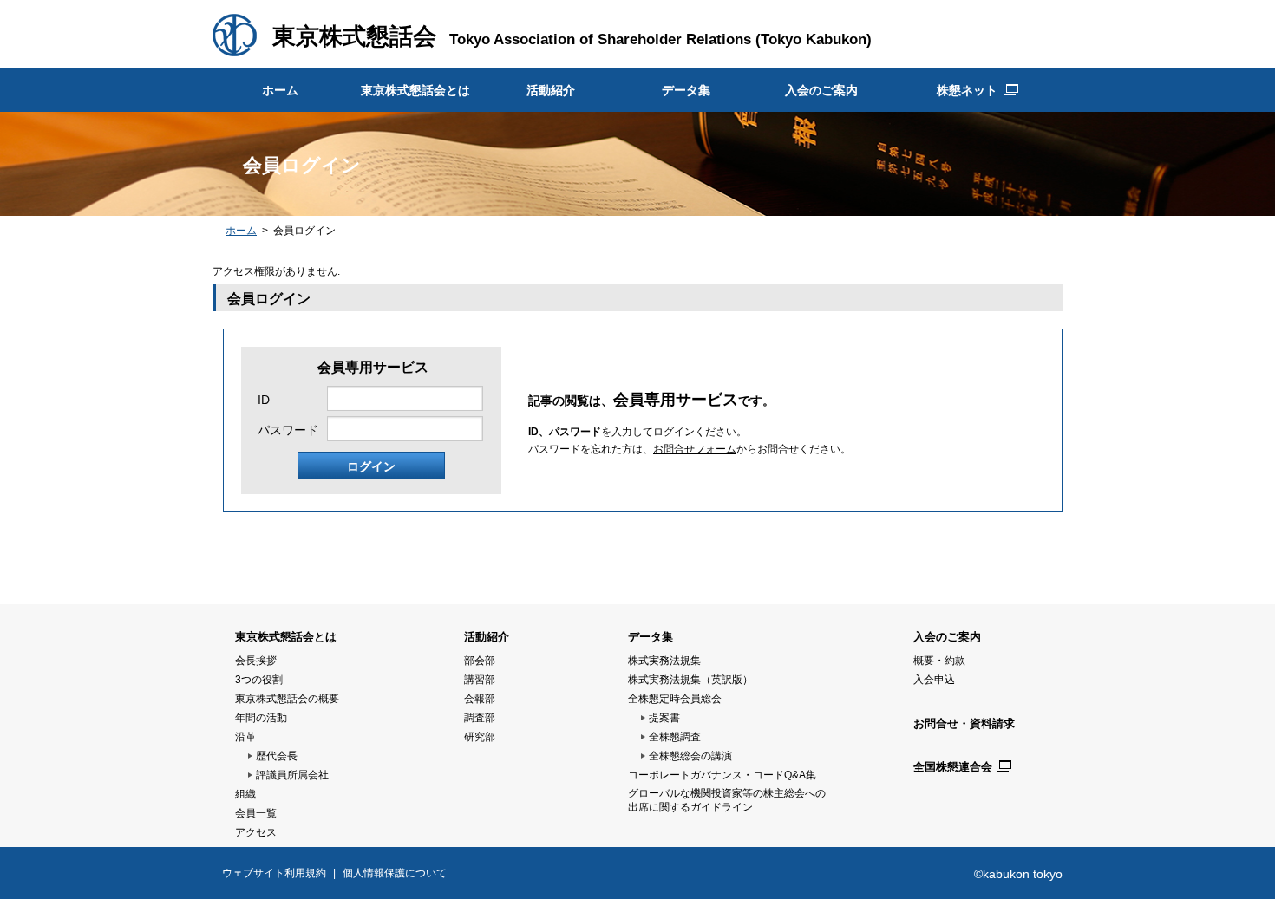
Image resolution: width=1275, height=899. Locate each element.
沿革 (245, 737)
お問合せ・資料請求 (964, 723)
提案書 (664, 718)
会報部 (479, 699)
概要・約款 (939, 661)
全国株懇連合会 (952, 766)
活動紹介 (550, 90)
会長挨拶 (256, 661)
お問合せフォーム (694, 449)
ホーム (280, 90)
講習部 (479, 680)
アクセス (256, 832)
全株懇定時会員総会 (675, 699)
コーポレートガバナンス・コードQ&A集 (722, 775)
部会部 (479, 661)
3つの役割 (259, 680)
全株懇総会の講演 (690, 756)
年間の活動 (261, 718)
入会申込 (934, 680)
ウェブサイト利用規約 (274, 873)
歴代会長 (277, 756)
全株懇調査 (675, 737)
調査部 (479, 718)
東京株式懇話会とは (415, 90)
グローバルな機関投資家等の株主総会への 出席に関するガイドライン (727, 800)
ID (264, 400)
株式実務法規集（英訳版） (690, 680)
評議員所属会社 (292, 775)
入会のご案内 (821, 90)
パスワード (288, 430)
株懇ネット (967, 90)
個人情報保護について (395, 873)
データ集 (686, 90)
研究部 (479, 737)
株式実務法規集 (664, 661)
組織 (245, 794)
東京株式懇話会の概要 (287, 699)
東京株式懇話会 (354, 36)
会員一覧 (256, 813)
